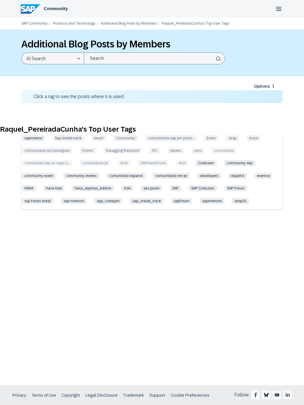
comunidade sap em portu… (171, 138)
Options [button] (262, 86)
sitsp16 (240, 201)
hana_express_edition (93, 188)
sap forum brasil (37, 201)
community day (240, 163)
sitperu (175, 151)
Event (211, 138)
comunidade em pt (171, 176)
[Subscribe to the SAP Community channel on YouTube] (277, 395)
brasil (253, 138)
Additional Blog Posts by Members (128, 23)
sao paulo (151, 188)
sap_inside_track (146, 201)
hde (127, 188)
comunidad (224, 151)
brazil (98, 138)
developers (209, 176)
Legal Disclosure (102, 395)
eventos (263, 176)
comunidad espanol (125, 176)
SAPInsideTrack (153, 163)
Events (87, 151)
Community (56, 8)
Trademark (133, 395)
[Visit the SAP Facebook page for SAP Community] (255, 395)
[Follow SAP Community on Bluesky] (266, 395)
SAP (175, 188)
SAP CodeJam (202, 188)
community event (38, 176)
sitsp (232, 138)
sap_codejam (108, 201)
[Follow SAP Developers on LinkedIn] (287, 395)
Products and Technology (74, 23)
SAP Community (34, 23)
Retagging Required (122, 151)
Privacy (19, 395)
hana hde (54, 188)
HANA (28, 188)
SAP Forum (236, 188)
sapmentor (33, 138)
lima (124, 163)
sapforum (181, 201)
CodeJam (206, 163)
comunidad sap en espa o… (46, 163)
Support (157, 395)
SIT (154, 151)
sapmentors (212, 201)
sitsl (182, 163)
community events (81, 176)
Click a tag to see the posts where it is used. (79, 96)
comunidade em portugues (46, 151)
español (237, 176)
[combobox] (154, 58)
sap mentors (74, 201)
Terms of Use (43, 395)
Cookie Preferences (190, 395)
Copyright (70, 395)
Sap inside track (68, 138)
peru (198, 151)
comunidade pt (95, 163)
